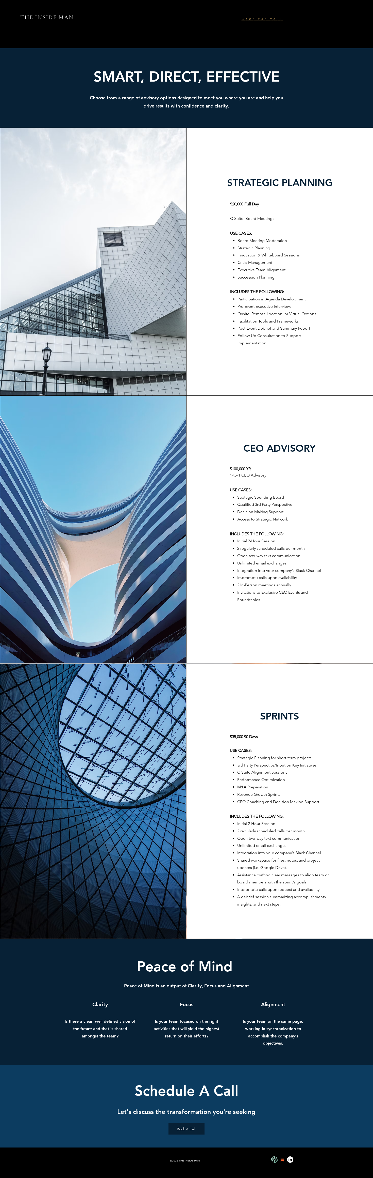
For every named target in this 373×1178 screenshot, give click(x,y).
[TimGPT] (274, 1159)
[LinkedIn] (290, 1159)
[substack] (282, 1159)
